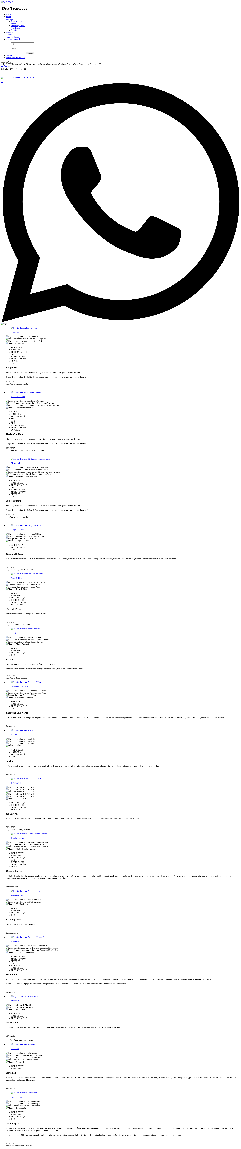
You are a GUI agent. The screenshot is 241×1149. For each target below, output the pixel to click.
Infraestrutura (16, 23)
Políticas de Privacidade (15, 58)
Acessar (30, 53)
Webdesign (15, 28)
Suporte (9, 55)
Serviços (9, 19)
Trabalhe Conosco (13, 37)
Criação (14, 30)
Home (8, 14)
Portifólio (9, 32)
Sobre (8, 17)
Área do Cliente (12, 39)
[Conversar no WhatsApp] (120, 321)
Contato (9, 35)
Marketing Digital (18, 26)
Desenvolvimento (18, 21)
